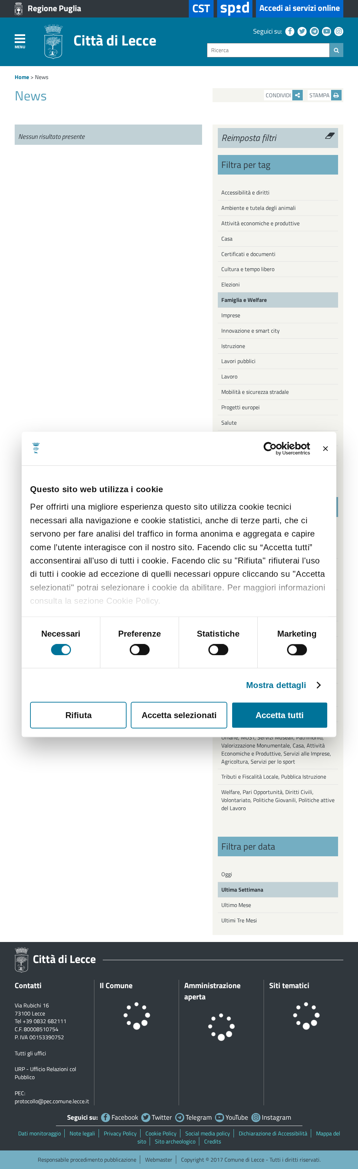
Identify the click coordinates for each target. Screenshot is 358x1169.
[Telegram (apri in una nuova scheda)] (313, 31)
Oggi (226, 874)
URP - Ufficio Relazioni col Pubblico (45, 1073)
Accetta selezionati (179, 715)
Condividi (279, 95)
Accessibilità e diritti (245, 192)
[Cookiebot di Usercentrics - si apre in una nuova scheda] (279, 448)
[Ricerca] (336, 50)
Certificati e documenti (248, 254)
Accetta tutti (280, 715)
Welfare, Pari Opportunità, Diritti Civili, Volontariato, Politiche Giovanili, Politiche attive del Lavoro (278, 800)
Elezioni (230, 284)
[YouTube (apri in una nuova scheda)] (325, 31)
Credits (212, 1141)
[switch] (140, 650)
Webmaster (158, 1159)
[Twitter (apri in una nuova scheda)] (301, 31)
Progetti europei (240, 407)
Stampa (320, 95)
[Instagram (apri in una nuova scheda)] (337, 31)
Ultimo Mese (236, 905)
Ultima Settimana (242, 889)
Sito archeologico (175, 1141)
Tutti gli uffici (30, 1053)
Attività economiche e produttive (260, 223)
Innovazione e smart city (250, 330)
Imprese (230, 315)
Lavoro (229, 376)
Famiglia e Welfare (244, 300)
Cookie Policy (161, 1133)
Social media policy (207, 1133)
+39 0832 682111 (44, 1021)
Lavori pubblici (238, 361)
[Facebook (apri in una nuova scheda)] (289, 31)
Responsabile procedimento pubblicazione (87, 1159)
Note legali (82, 1133)
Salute (229, 422)
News (41, 77)
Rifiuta (78, 715)
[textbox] (268, 50)
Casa (226, 238)
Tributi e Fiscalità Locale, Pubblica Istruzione (273, 776)
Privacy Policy (120, 1133)
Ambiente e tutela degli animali (258, 208)
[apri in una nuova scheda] (234, 8)
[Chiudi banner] (325, 448)
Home (22, 77)
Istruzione (233, 346)
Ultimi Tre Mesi (239, 920)
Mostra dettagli (276, 685)
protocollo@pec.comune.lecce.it (52, 1101)
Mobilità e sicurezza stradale (255, 392)
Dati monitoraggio (39, 1133)
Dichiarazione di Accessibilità (273, 1133)
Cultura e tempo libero (247, 269)
